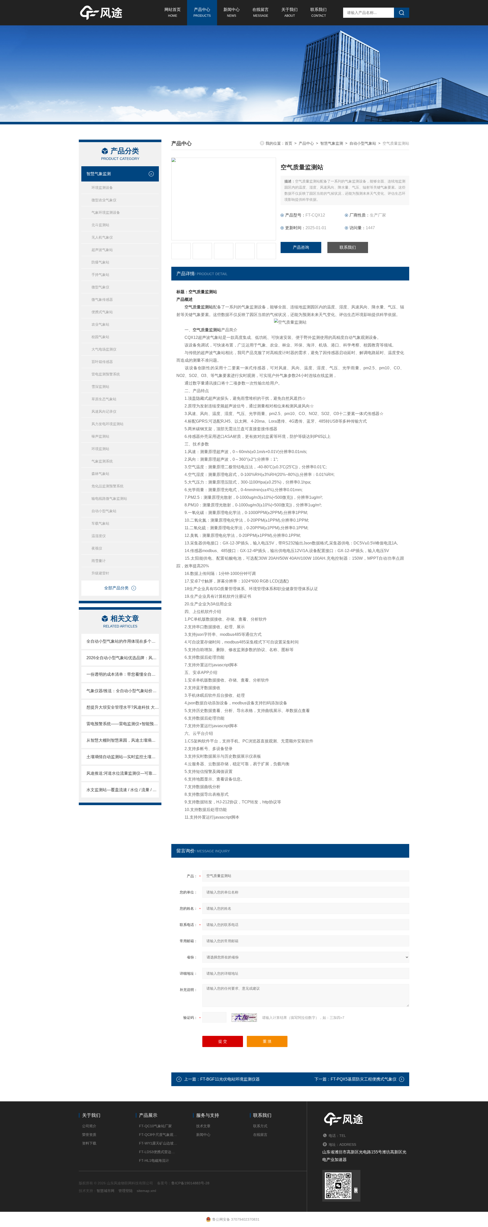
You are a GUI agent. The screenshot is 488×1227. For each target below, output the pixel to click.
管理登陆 (125, 1191)
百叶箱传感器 (102, 362)
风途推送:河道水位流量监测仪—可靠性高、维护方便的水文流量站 (122, 773)
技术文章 (203, 1126)
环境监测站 (100, 449)
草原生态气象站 (104, 399)
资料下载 (89, 1143)
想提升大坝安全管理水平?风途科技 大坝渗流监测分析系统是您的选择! (122, 707)
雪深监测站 (100, 387)
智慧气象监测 (98, 174)
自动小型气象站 (104, 511)
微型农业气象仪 (104, 200)
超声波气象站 (102, 250)
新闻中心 (231, 12)
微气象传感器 (102, 299)
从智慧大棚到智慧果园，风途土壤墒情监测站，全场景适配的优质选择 (122, 740)
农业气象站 (100, 324)
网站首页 (172, 12)
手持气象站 (100, 275)
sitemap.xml (146, 1191)
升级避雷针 (100, 573)
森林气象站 (100, 474)
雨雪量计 (99, 561)
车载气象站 (100, 523)
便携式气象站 (102, 312)
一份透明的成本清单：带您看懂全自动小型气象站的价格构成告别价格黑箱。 (122, 674)
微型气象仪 (100, 287)
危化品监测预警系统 (108, 486)
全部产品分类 (116, 588)
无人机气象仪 (102, 237)
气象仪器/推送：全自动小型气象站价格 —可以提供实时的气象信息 (122, 691)
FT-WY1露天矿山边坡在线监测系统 (158, 1143)
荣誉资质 (89, 1135)
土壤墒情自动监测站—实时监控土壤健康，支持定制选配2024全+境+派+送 (122, 757)
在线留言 (260, 12)
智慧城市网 (105, 1191)
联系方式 (260, 1126)
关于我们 (289, 12)
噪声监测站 (100, 436)
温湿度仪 (99, 536)
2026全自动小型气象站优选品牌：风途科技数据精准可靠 (122, 658)
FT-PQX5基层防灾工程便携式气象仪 (363, 1079)
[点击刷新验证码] (244, 1017)
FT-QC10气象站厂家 (155, 1126)
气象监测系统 (102, 461)
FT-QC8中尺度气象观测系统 (158, 1135)
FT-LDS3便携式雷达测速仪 (158, 1152)
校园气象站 (100, 337)
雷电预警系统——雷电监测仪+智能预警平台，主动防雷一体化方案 (122, 724)
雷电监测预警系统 (106, 374)
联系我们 (318, 12)
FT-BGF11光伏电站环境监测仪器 (230, 1079)
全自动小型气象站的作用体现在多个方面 (122, 641)
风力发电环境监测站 (108, 424)
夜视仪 (97, 548)
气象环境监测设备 (106, 212)
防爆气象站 (100, 262)
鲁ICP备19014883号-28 (190, 1183)
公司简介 (89, 1126)
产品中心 (202, 12)
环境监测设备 (102, 188)
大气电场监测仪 (104, 349)
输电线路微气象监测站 (109, 498)
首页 (288, 143)
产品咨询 (301, 247)
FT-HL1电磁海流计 (154, 1160)
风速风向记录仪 (104, 411)
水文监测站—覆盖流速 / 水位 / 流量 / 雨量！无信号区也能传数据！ (122, 790)
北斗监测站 (100, 225)
